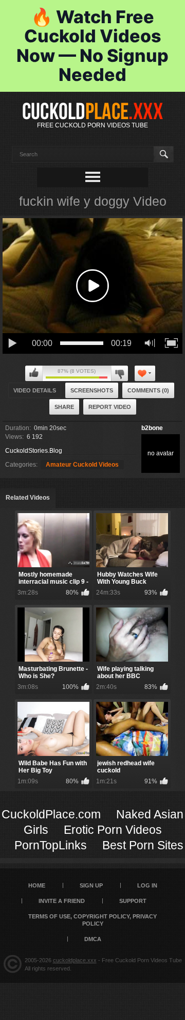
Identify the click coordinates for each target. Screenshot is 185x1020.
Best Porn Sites (142, 845)
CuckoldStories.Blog (33, 450)
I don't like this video (119, 373)
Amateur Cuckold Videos (82, 464)
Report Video (109, 407)
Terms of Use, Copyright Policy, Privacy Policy (92, 920)
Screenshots (91, 390)
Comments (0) (148, 390)
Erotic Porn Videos (113, 829)
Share (64, 407)
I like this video (34, 373)
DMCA (92, 939)
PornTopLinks (50, 845)
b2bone (152, 428)
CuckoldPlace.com (51, 814)
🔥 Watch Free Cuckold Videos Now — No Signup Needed (92, 45)
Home (36, 885)
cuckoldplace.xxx (75, 960)
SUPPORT (132, 901)
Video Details (34, 390)
